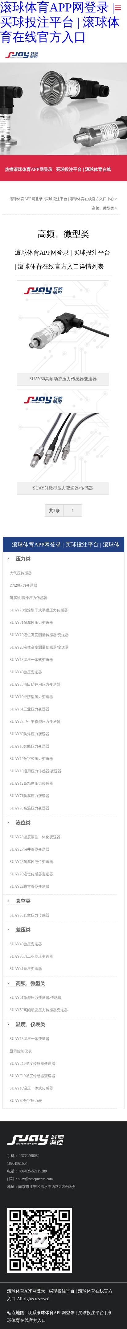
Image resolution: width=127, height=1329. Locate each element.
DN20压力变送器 (23, 585)
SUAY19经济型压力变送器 (31, 697)
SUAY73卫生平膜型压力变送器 (35, 721)
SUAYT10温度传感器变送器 (32, 1063)
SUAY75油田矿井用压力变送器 (35, 684)
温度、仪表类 (30, 1024)
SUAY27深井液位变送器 (29, 849)
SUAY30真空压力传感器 (29, 915)
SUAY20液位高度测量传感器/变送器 (39, 635)
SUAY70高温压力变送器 (29, 808)
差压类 (23, 929)
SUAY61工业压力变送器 (29, 709)
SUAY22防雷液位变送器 (29, 886)
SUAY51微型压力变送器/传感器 (35, 997)
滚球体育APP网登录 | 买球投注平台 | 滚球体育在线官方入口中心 (62, 199)
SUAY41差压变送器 (26, 969)
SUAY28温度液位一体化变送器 (35, 837)
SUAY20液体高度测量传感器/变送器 (39, 647)
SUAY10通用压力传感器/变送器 (35, 771)
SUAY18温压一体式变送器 (31, 660)
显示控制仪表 (21, 1051)
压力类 (23, 558)
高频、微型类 (103, 208)
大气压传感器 (21, 573)
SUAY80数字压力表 (26, 1100)
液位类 (23, 822)
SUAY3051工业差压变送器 (31, 956)
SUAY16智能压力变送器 (29, 746)
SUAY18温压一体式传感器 (31, 1088)
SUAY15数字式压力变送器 (31, 759)
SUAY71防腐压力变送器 (29, 796)
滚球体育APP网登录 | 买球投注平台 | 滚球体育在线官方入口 (60, 22)
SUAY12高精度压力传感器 (31, 783)
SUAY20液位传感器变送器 (31, 874)
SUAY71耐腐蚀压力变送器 (31, 622)
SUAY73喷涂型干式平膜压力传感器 (39, 610)
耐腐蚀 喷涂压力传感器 (28, 598)
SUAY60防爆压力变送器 (29, 734)
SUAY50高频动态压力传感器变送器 (39, 1010)
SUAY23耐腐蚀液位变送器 (31, 862)
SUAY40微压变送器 (26, 672)
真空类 (23, 901)
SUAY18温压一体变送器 (29, 1039)
